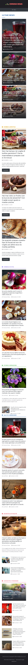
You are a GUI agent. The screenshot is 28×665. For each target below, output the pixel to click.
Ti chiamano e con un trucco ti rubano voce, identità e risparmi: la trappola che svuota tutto (18, 559)
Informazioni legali (20, 659)
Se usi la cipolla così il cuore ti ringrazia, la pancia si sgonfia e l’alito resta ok (13, 62)
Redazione (14, 661)
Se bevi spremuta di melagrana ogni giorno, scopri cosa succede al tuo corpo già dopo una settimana (13, 42)
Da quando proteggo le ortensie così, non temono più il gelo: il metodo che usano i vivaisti (13, 391)
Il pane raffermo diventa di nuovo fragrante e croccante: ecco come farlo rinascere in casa (19, 643)
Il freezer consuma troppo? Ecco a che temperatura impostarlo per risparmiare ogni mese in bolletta (19, 631)
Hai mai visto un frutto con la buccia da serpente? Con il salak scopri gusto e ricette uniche (13, 199)
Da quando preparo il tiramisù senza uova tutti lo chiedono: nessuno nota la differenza (19, 618)
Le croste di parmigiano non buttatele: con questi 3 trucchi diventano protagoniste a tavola (14, 78)
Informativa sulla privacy (9, 659)
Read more (5, 170)
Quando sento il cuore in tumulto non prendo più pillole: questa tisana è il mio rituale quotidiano (13, 471)
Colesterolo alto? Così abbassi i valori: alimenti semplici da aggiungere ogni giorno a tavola (12, 502)
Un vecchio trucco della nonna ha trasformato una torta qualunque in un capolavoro (14, 354)
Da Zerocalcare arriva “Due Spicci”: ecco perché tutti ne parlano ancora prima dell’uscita (19, 606)
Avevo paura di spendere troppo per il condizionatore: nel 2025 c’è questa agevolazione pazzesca (18, 569)
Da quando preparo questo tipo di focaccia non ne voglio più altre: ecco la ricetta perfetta (13, 243)
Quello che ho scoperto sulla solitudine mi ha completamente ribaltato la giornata (18, 409)
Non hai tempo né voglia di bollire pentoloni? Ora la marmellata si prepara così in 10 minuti (13, 154)
